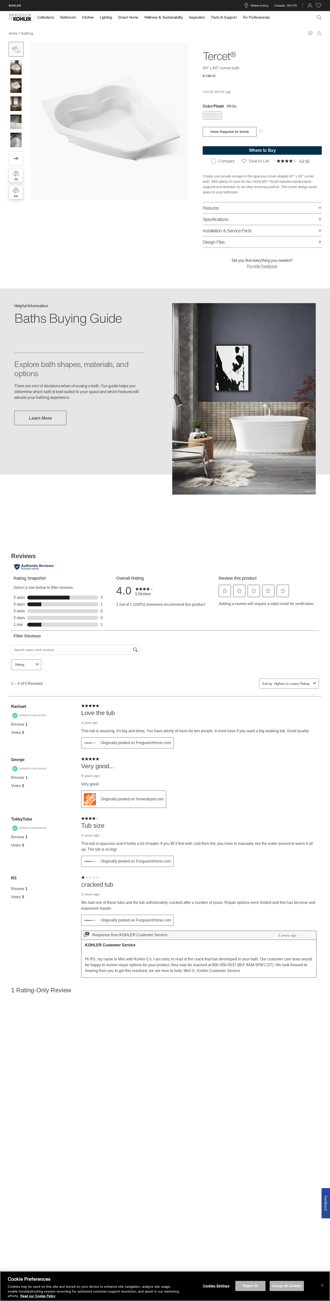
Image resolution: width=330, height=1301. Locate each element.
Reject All (250, 1286)
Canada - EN (282, 5)
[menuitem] (47, 17)
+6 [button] (16, 158)
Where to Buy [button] (262, 150)
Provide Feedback (262, 266)
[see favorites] (318, 5)
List (228, 92)
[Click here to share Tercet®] (319, 33)
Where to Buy (259, 5)
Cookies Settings (216, 1286)
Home (13, 33)
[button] (16, 49)
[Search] (319, 17)
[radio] (212, 115)
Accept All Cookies (286, 1286)
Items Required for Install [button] (229, 131)
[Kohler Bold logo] (20, 17)
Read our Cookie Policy (37, 1296)
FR (295, 5)
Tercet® (42, 33)
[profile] (310, 5)
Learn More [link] (40, 418)
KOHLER (15, 5)
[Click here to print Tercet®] (310, 33)
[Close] (322, 1285)
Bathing (27, 33)
